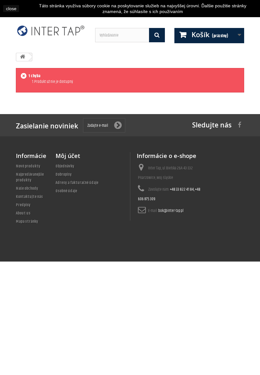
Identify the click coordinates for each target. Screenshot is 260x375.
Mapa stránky (27, 221)
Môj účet (67, 156)
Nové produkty (28, 166)
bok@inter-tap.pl (171, 211)
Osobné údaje (66, 191)
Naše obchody (27, 188)
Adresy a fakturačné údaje (76, 183)
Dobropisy (63, 174)
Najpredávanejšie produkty (30, 177)
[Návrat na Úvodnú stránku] (22, 57)
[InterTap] (51, 31)
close (11, 8)
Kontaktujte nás (29, 197)
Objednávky (64, 166)
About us (23, 213)
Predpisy (23, 205)
